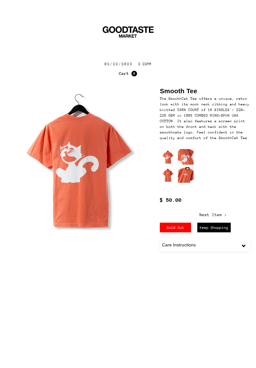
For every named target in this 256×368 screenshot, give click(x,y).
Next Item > (213, 214)
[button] (128, 73)
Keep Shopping (214, 227)
